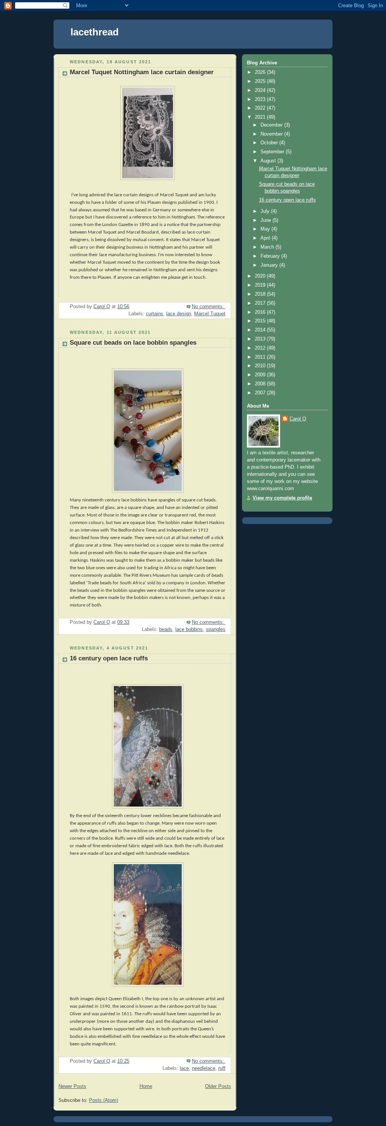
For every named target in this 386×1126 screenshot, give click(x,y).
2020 (261, 276)
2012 (261, 348)
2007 (261, 393)
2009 (261, 374)
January (269, 265)
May (265, 229)
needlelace (203, 1068)
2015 (261, 321)
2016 (261, 312)
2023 (261, 99)
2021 (261, 117)
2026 (261, 72)
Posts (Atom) (103, 1100)
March (268, 247)
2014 (261, 330)
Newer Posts (72, 1086)
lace (184, 1068)
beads (165, 629)
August (268, 160)
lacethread (94, 32)
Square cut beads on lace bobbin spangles (133, 342)
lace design (178, 313)
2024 (261, 90)
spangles (215, 629)
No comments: (208, 306)
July (265, 211)
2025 (261, 81)
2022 (261, 108)
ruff (221, 1068)
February (270, 256)
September (273, 151)
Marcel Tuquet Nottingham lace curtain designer (142, 72)
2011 (261, 357)
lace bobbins (189, 629)
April (266, 238)
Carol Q (298, 419)
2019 (261, 285)
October (269, 142)
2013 (261, 339)
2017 (261, 303)
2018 (261, 294)
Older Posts (218, 1086)
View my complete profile (282, 498)
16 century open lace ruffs (109, 658)
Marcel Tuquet (209, 313)
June (266, 220)
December (272, 125)
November (272, 134)
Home (145, 1086)
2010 (261, 365)
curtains (154, 313)
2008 (261, 384)
